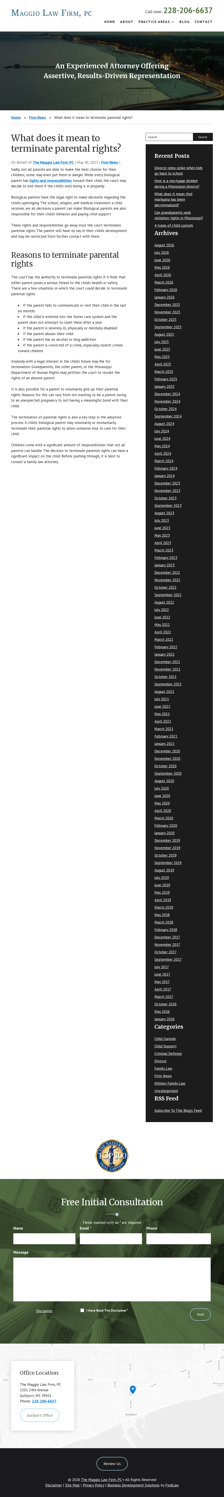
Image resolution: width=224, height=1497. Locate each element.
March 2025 (163, 371)
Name (18, 1228)
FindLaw (172, 1485)
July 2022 (161, 609)
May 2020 (162, 803)
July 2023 (161, 520)
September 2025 (168, 327)
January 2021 (164, 743)
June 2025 (162, 349)
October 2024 (165, 408)
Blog (184, 22)
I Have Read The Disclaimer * (107, 1310)
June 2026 (162, 260)
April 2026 (162, 274)
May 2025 (162, 356)
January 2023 (164, 565)
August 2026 (164, 245)
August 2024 (164, 423)
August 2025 (164, 334)
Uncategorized (166, 1090)
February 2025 (165, 379)
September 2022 (168, 594)
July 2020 (161, 788)
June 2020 (162, 795)
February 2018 (165, 929)
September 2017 (168, 959)
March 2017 (163, 996)
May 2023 (162, 535)
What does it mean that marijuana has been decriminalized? (173, 199)
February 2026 (165, 289)
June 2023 (162, 527)
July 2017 (161, 967)
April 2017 (162, 989)
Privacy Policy (93, 1485)
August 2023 (164, 513)
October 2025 (165, 319)
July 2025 (161, 341)
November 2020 (167, 758)
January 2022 (164, 654)
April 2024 (162, 453)
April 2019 (162, 900)
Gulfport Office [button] (39, 1415)
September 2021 (168, 684)
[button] (219, 1465)
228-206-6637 (188, 10)
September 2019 (168, 862)
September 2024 (168, 416)
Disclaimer (44, 1311)
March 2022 (163, 639)
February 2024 (165, 468)
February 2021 (165, 736)
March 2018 (163, 922)
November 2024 (167, 401)
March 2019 (163, 907)
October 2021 (165, 676)
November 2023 (167, 490)
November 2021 (167, 669)
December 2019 (167, 840)
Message (20, 1252)
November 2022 (167, 580)
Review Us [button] (112, 1463)
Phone (151, 1228)
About (127, 22)
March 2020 (163, 818)
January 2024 (164, 475)
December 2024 (167, 394)
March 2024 (163, 461)
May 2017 (162, 981)
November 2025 (167, 312)
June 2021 (162, 706)
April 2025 (162, 364)
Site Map (72, 1485)
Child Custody (165, 1038)
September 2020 (168, 773)
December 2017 (167, 937)
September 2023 (168, 505)
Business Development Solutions (133, 1485)
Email (85, 1228)
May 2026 (162, 267)
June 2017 (162, 974)
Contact (204, 22)
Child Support (165, 1046)
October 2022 (165, 587)
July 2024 (161, 431)
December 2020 (167, 751)
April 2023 (162, 542)
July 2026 (161, 252)
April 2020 (162, 810)
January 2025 (164, 386)
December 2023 (167, 483)
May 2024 (162, 446)
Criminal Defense (168, 1053)
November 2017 (167, 944)
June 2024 (162, 438)
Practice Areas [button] (154, 22)
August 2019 (164, 870)
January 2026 (164, 297)
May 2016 (162, 1011)
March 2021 (163, 728)
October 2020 (165, 766)
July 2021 (161, 699)
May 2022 (162, 624)
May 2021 (162, 714)
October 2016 (165, 1004)
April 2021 (162, 721)
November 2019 (167, 847)
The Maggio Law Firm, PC (53, 162)
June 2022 (162, 617)
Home (109, 22)
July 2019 (161, 877)
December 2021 (167, 661)
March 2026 (163, 282)
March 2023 (163, 550)
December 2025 (167, 304)
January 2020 (164, 833)
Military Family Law (170, 1083)
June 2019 (162, 885)
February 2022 (165, 647)
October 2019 (165, 855)
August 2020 (164, 780)
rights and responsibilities (50, 180)
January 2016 (164, 1019)
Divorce (160, 1061)
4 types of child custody (173, 225)
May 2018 (162, 914)
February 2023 (165, 557)
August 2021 (164, 691)
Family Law (163, 1068)
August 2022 (164, 602)
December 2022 (167, 572)
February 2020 (165, 825)
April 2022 (162, 632)
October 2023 (165, 498)
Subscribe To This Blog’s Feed (178, 1110)
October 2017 (165, 952)
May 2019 (162, 892)
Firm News (109, 162)
